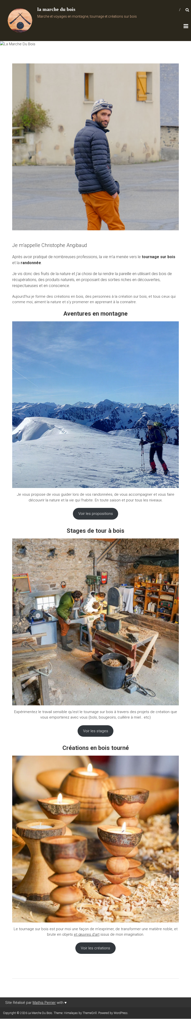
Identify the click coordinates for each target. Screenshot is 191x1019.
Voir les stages (95, 731)
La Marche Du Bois (70, 8)
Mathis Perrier (44, 1002)
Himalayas (71, 1013)
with (61, 1002)
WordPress (121, 1013)
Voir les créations (95, 948)
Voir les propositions (95, 513)
